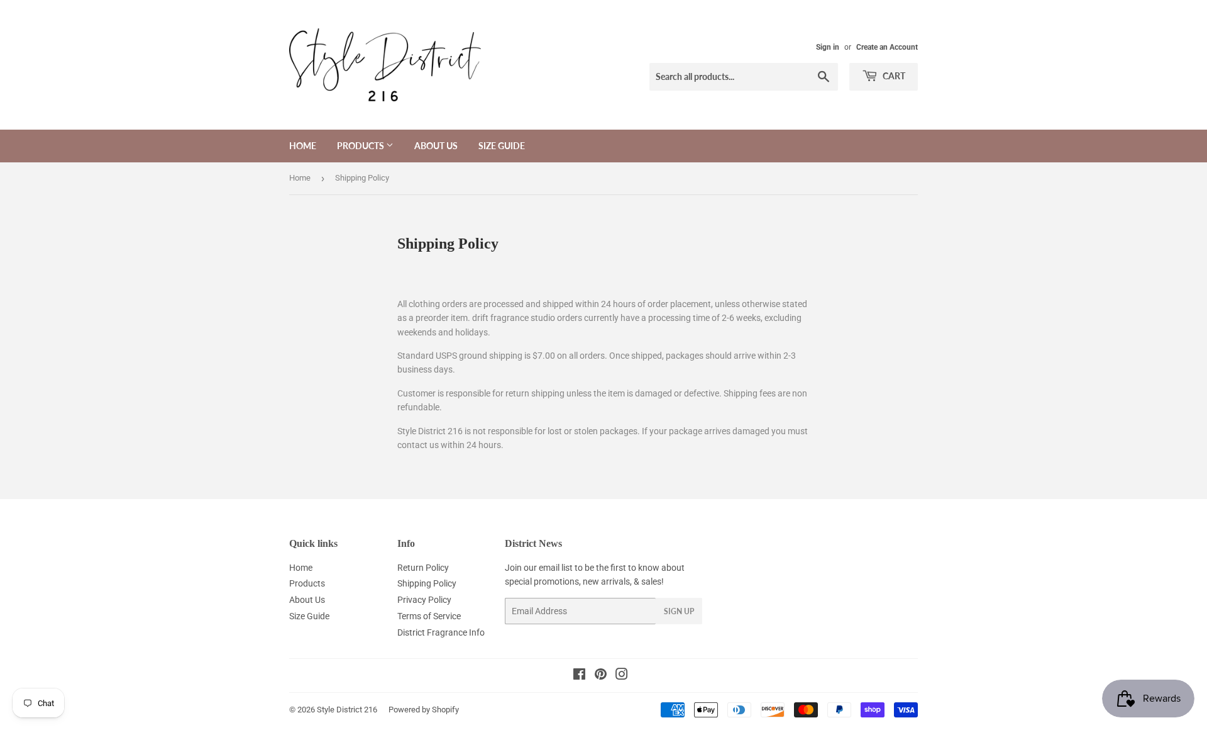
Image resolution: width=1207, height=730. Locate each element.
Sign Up (679, 611)
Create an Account (887, 47)
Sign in (827, 47)
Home (302, 145)
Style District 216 (347, 709)
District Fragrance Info (441, 632)
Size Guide (501, 145)
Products (361, 145)
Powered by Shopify (424, 709)
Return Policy (423, 568)
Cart (893, 75)
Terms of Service (429, 616)
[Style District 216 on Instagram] (621, 676)
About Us (436, 145)
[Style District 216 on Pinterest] (600, 676)
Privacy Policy (424, 600)
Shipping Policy (426, 583)
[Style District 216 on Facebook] (579, 676)
